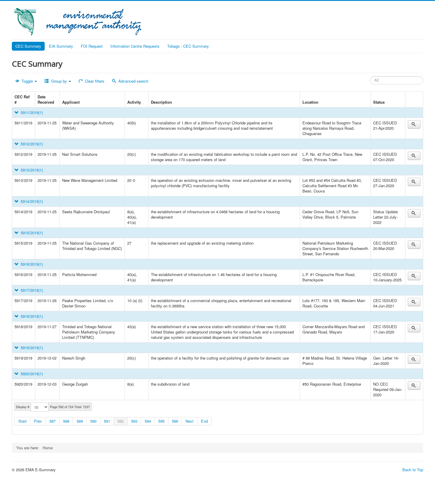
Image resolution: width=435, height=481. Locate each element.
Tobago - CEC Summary (188, 46)
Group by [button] (59, 81)
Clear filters (94, 81)
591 (107, 421)
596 (175, 421)
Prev (38, 421)
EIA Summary (61, 46)
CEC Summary (28, 46)
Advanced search (132, 81)
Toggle (27, 81)
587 (52, 421)
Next (190, 421)
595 (161, 421)
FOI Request (92, 46)
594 (148, 421)
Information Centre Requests (135, 46)
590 (93, 421)
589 (80, 421)
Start (22, 421)
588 (66, 421)
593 (134, 421)
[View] (414, 124)
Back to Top (412, 469)
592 (120, 421)
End (204, 421)
